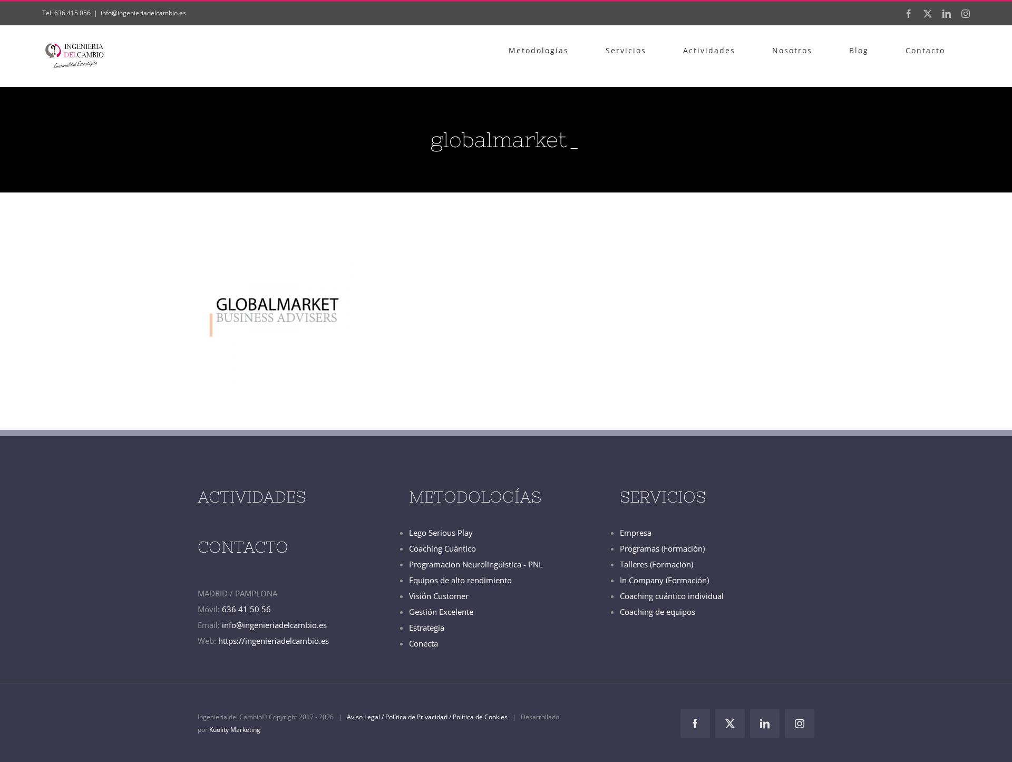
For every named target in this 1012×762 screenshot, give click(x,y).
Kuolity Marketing (234, 729)
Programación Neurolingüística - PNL (476, 564)
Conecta (423, 643)
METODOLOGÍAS (475, 497)
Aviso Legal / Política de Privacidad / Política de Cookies (427, 716)
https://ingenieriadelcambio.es (273, 640)
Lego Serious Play (441, 532)
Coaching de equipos (657, 611)
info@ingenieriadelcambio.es (143, 12)
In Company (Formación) (664, 580)
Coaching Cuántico (442, 548)
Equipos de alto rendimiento (460, 580)
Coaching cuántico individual (672, 596)
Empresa (635, 532)
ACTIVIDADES (252, 497)
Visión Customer (439, 596)
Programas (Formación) (662, 548)
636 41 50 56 (246, 609)
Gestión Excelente (441, 611)
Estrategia (426, 627)
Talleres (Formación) (656, 564)
